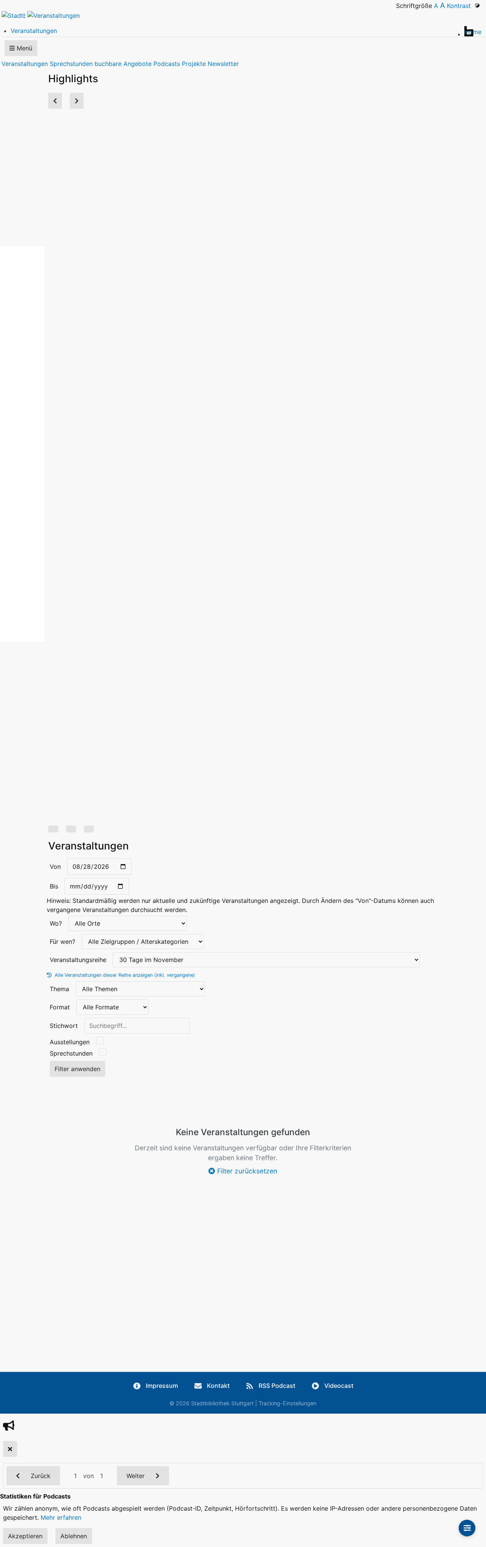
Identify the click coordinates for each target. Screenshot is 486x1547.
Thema (59, 989)
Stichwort (64, 1025)
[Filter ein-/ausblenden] (467, 1528)
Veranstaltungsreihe (78, 960)
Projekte (194, 63)
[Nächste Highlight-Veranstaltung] (77, 101)
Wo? (56, 923)
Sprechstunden (71, 63)
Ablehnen (73, 1536)
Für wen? (62, 941)
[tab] (53, 829)
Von (55, 866)
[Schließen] (10, 1449)
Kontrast (461, 5)
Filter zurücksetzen (246, 1171)
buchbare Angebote (123, 63)
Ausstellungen (70, 1042)
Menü (23, 48)
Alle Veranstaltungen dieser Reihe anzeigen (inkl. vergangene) (124, 975)
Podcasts (166, 63)
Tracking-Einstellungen (287, 1403)
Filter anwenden (77, 1069)
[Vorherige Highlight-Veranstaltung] (55, 101)
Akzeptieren (25, 1536)
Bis (54, 886)
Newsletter (223, 63)
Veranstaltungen (25, 63)
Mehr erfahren (61, 1517)
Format (60, 1007)
